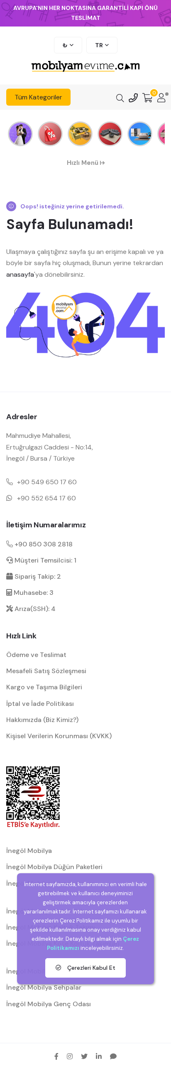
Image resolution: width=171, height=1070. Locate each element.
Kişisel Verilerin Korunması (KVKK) (59, 736)
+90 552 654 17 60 (46, 498)
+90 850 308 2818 (43, 544)
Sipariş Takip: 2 (37, 576)
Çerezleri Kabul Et (90, 967)
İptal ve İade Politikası (40, 703)
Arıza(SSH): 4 (34, 608)
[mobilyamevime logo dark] (85, 67)
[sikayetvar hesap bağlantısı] (113, 1056)
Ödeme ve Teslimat (36, 654)
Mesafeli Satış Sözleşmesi (46, 671)
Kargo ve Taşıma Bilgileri (44, 687)
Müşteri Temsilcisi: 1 (44, 560)
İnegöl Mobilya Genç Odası (48, 1004)
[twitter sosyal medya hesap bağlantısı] (84, 1056)
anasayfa (20, 274)
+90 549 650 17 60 (47, 482)
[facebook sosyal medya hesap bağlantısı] (56, 1056)
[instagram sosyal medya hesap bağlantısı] (70, 1056)
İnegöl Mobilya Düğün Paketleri (54, 866)
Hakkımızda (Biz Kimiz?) (42, 719)
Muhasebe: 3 (33, 592)
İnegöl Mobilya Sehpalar (43, 987)
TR (99, 45)
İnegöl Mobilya (29, 850)
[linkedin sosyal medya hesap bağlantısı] (99, 1056)
